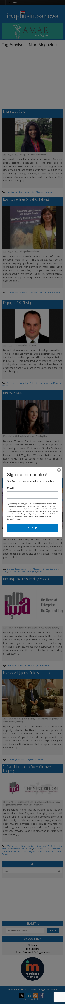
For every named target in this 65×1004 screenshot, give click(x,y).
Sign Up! (32, 527)
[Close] (59, 470)
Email (10, 488)
